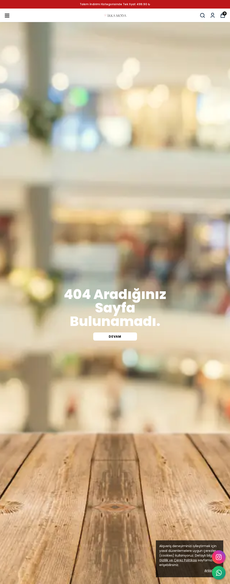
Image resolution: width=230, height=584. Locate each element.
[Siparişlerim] (212, 15)
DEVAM (115, 336)
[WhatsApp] (219, 573)
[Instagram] (219, 557)
